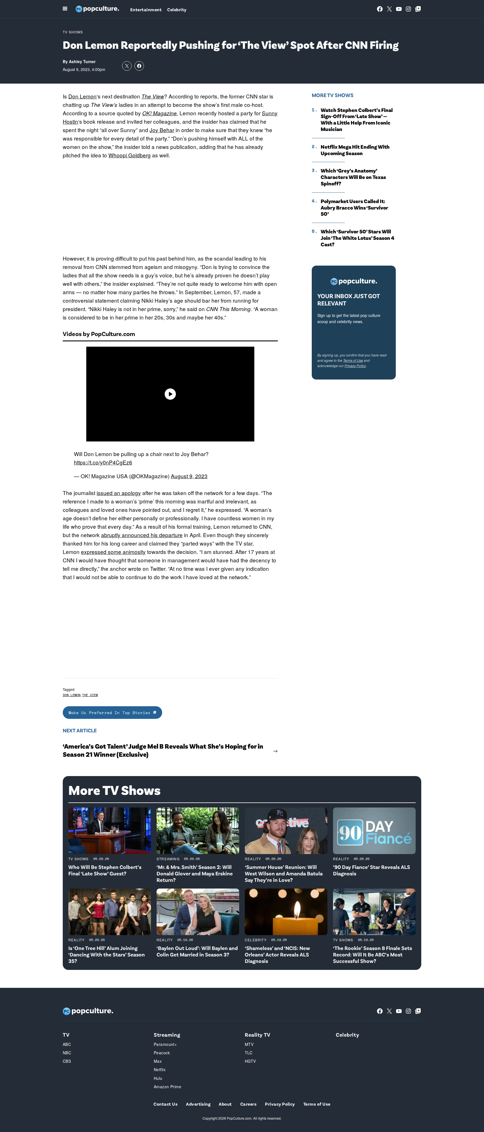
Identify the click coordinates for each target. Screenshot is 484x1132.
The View (90, 694)
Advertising (198, 1103)
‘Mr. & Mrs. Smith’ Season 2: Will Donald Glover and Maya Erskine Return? (195, 873)
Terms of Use (353, 360)
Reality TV (258, 1034)
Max (158, 1061)
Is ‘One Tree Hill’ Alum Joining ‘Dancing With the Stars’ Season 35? (106, 954)
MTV (249, 1044)
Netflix (160, 1069)
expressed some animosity (113, 551)
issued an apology (119, 492)
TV (66, 1034)
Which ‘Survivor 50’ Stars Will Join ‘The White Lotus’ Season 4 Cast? (357, 237)
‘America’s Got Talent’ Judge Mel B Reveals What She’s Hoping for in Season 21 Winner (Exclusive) (163, 750)
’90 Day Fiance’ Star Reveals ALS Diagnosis (371, 870)
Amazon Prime (167, 1086)
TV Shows (73, 31)
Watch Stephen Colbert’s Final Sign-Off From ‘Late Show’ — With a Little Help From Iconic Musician (357, 119)
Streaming (168, 858)
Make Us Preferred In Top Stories (111, 712)
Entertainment (146, 9)
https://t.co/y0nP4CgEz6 (103, 462)
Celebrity (176, 9)
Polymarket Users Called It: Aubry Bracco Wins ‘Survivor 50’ (354, 207)
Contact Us (165, 1103)
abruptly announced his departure (142, 535)
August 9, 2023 (189, 476)
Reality (253, 858)
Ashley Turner (82, 61)
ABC (67, 1044)
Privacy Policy (355, 365)
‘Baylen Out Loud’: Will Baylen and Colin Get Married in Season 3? (197, 951)
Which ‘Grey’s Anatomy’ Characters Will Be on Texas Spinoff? (353, 177)
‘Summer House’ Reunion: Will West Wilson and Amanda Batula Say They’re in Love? (284, 873)
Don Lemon (82, 96)
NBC (67, 1052)
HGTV (250, 1061)
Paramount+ (165, 1044)
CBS (67, 1061)
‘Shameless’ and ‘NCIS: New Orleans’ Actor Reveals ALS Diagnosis (277, 954)
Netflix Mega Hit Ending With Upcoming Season (355, 150)
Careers (248, 1103)
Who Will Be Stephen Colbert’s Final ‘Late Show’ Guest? (104, 870)
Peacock (162, 1052)
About (225, 1103)
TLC (248, 1052)
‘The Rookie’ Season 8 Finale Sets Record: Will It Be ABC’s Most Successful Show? (372, 954)
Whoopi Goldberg (129, 155)
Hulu (158, 1078)
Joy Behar (162, 130)
